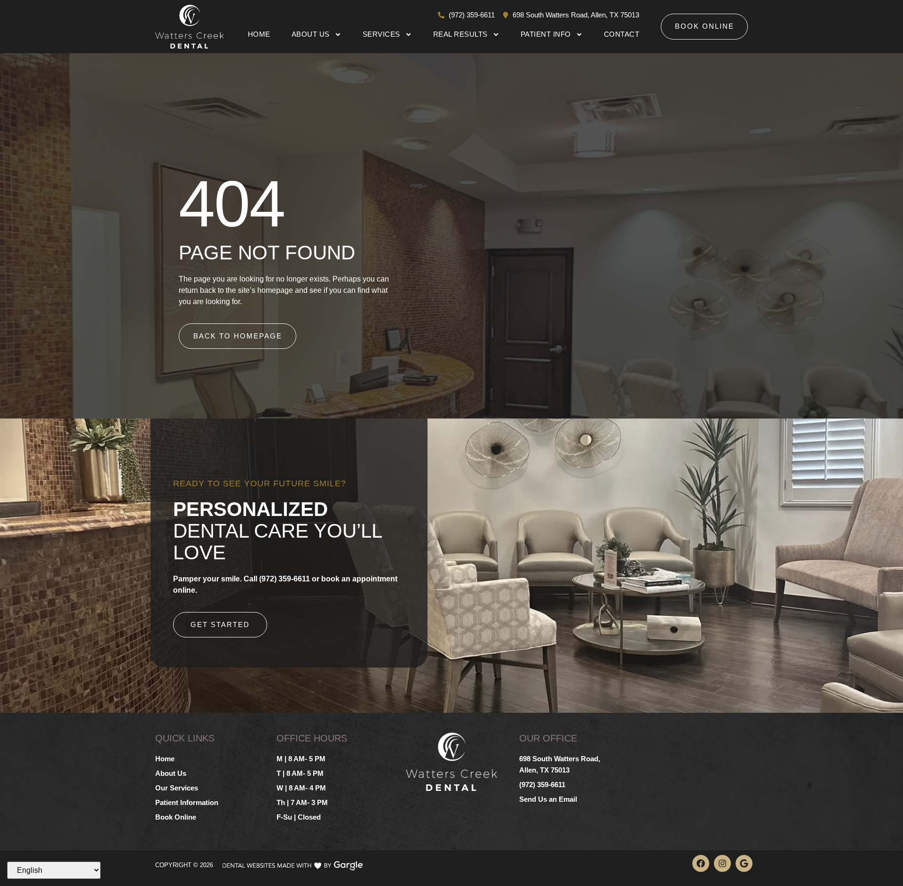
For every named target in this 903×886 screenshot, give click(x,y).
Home (259, 34)
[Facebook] (700, 863)
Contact (622, 34)
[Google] (744, 863)
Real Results (460, 34)
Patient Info (546, 34)
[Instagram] (722, 863)
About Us (311, 34)
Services (381, 34)
